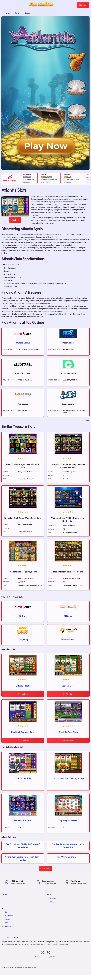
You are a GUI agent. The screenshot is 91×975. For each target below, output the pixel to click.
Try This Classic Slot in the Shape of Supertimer (23, 846)
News (49, 895)
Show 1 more (6, 926)
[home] (41, 8)
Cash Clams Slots (23, 778)
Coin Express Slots (65, 180)
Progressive (9, 916)
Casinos (5, 895)
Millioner (68, 616)
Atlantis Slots (22, 180)
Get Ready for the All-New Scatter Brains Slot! (68, 846)
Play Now (83, 5)
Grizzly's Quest (68, 639)
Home (7, 13)
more (88, 421)
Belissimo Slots (23, 686)
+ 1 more (35, 479)
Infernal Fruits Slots (43, 180)
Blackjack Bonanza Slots (22, 732)
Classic (7, 919)
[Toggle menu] (4, 5)
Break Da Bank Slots (68, 732)
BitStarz (23, 616)
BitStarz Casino (23, 342)
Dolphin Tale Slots (22, 820)
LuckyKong (23, 639)
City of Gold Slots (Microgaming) (68, 778)
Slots (17, 13)
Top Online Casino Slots (68, 857)
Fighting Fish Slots (68, 820)
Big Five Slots (68, 686)
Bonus (7, 923)
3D (6, 912)
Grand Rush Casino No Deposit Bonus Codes (22, 858)
